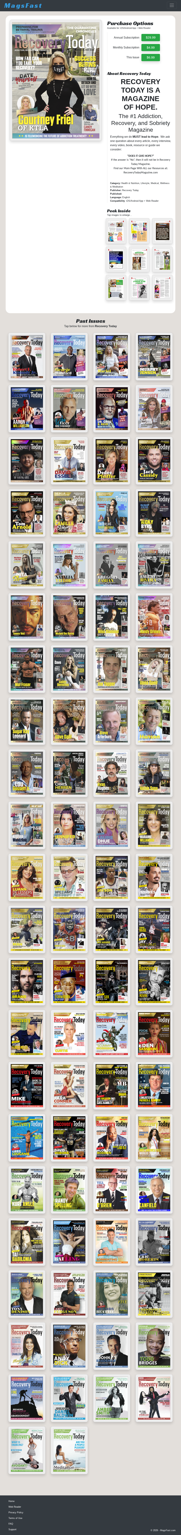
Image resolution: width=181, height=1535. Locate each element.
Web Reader (14, 1506)
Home (11, 1501)
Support (12, 1529)
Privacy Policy (15, 1512)
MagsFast (23, 5)
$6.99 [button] (151, 57)
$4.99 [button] (151, 47)
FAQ (10, 1523)
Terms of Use (15, 1518)
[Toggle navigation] (172, 5)
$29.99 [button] (151, 37)
